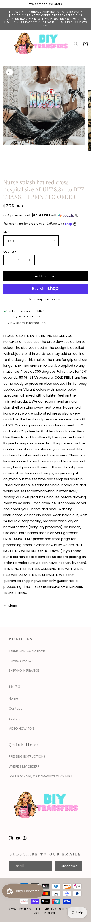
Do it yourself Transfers (37, 909)
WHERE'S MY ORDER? (24, 766)
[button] (5, 44)
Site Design (67, 909)
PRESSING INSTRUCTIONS (27, 756)
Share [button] (12, 606)
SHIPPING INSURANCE (24, 670)
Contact (15, 708)
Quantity (9, 251)
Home (13, 698)
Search (14, 718)
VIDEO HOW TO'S (21, 728)
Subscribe (69, 866)
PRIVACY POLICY (21, 660)
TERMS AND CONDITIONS (27, 650)
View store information (27, 323)
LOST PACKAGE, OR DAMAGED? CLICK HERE (40, 776)
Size (6, 232)
